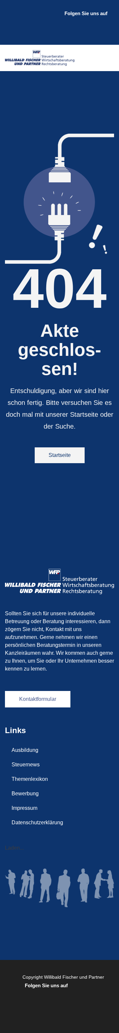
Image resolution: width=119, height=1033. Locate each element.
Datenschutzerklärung (37, 822)
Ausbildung (25, 750)
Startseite (60, 455)
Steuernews (26, 764)
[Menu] (107, 58)
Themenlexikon (30, 779)
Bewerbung (25, 793)
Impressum (24, 808)
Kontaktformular (37, 699)
